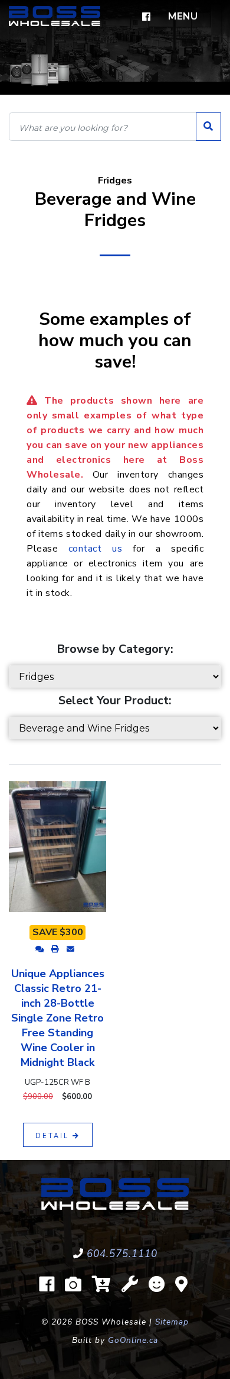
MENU (183, 16)
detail (54, 1136)
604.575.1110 (122, 1254)
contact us (95, 548)
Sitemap (172, 1322)
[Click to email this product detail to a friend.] (70, 949)
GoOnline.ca (133, 1340)
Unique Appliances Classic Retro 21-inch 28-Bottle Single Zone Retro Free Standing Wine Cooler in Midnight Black (57, 1017)
